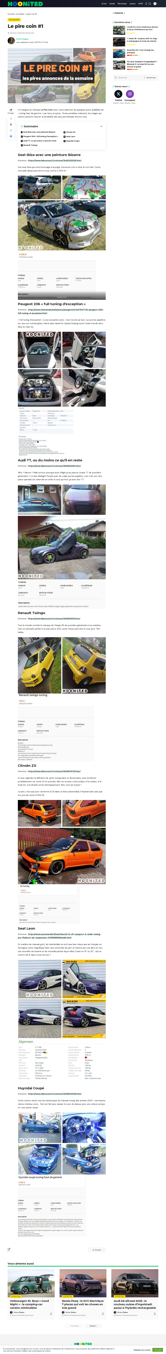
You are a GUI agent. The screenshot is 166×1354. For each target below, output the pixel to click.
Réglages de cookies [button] (142, 1350)
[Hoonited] (25, 3)
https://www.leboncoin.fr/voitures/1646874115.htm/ (54, 771)
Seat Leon (70, 136)
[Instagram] (129, 97)
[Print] (11, 136)
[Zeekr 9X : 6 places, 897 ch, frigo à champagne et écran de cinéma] (119, 41)
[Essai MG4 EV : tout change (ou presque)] (119, 53)
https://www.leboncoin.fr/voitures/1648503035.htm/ (55, 1093)
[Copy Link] (11, 130)
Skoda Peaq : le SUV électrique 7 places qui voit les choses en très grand (83, 1304)
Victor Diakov (22, 39)
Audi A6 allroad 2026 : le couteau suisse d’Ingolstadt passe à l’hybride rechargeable (135, 1304)
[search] (150, 4)
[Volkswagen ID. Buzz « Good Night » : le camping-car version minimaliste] (31, 1283)
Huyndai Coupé (73, 141)
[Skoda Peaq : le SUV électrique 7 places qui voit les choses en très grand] (83, 1283)
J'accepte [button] (158, 1350)
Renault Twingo (30, 145)
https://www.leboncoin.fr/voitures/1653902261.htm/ (54, 466)
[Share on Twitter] (11, 124)
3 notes (98, 1250)
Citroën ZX (70, 132)
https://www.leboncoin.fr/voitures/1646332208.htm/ (54, 160)
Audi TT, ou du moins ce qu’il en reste (39, 141)
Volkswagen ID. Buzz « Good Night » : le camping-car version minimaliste (29, 1304)
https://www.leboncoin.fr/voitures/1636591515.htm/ (54, 618)
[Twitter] (118, 97)
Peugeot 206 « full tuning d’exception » (40, 136)
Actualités (14, 20)
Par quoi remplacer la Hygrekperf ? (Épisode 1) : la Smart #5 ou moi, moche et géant (142, 64)
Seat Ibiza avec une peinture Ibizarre (39, 132)
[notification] (146, 3)
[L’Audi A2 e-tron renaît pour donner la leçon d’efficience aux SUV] (119, 30)
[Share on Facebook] (11, 118)
